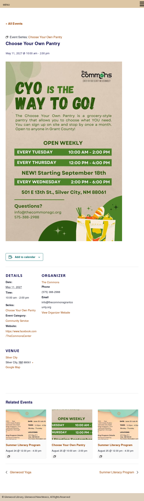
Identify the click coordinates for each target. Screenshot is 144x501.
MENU (6, 4)
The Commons (50, 282)
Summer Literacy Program (23, 445)
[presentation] (26, 425)
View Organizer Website (56, 312)
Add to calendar (25, 257)
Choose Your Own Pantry (21, 310)
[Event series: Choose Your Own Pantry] (54, 456)
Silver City (11, 357)
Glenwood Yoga (20, 472)
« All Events (14, 23)
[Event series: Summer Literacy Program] (8, 456)
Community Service (17, 321)
